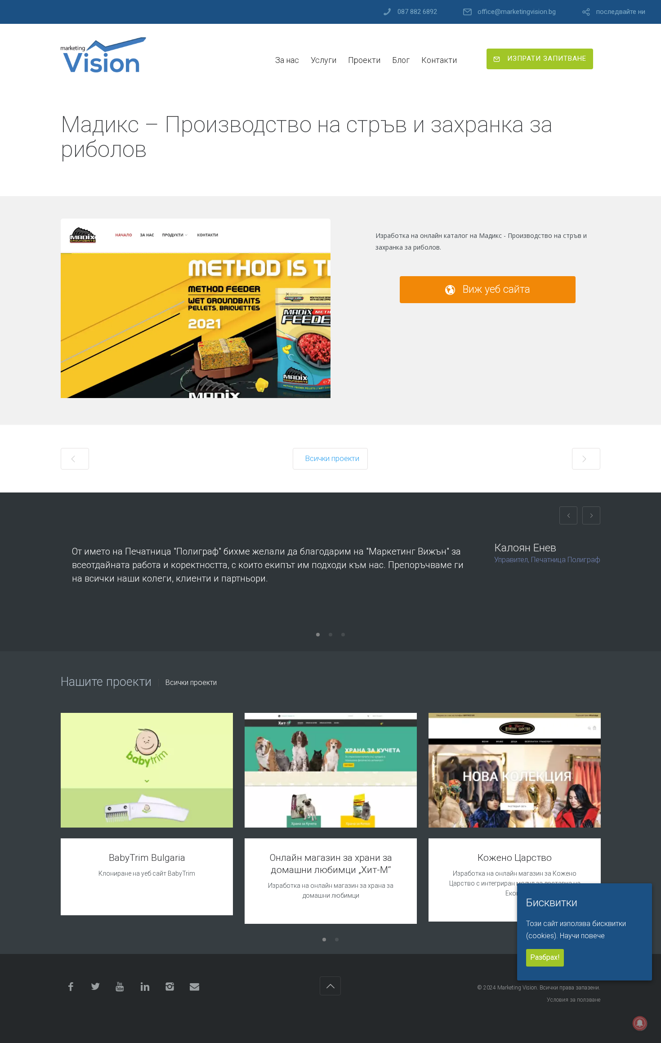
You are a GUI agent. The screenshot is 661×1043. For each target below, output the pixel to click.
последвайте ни (620, 12)
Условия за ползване (573, 1000)
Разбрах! (545, 957)
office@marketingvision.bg (517, 12)
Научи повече (582, 935)
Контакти (439, 60)
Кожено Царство (515, 857)
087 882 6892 (417, 12)
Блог (401, 60)
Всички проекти (191, 682)
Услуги (323, 60)
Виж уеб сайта (495, 289)
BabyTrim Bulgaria (147, 857)
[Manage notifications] (640, 1023)
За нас (287, 60)
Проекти (364, 60)
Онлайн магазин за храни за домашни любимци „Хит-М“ (331, 863)
